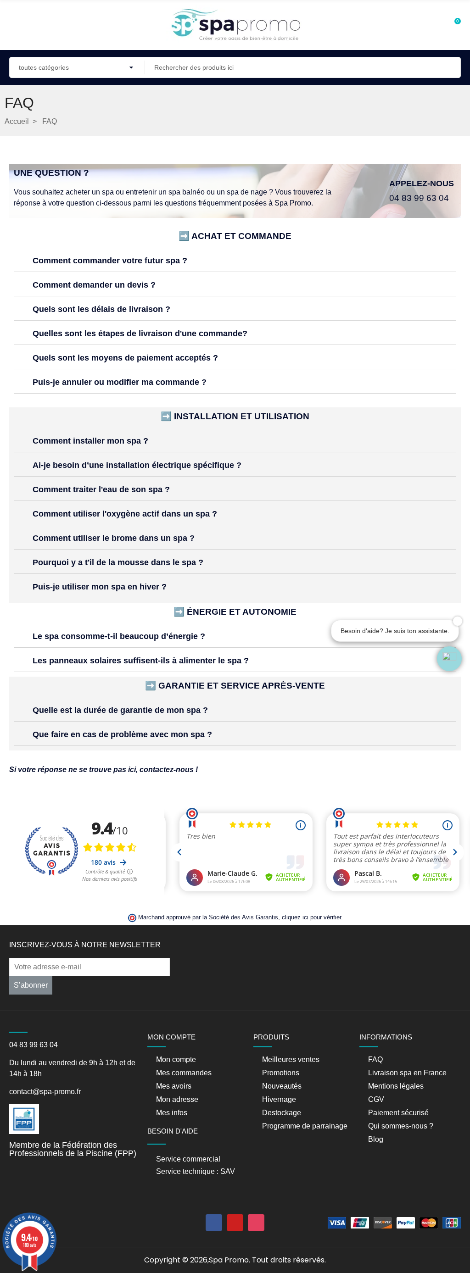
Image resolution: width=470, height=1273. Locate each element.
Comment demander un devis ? (94, 284)
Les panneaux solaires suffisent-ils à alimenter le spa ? (141, 660)
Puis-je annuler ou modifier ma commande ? (120, 382)
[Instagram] (256, 1222)
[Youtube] (235, 1222)
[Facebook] (214, 1222)
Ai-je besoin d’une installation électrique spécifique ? (137, 465)
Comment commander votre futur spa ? (110, 260)
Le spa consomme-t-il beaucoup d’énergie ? (119, 636)
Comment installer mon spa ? (90, 440)
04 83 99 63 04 (419, 198)
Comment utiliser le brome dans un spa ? (114, 538)
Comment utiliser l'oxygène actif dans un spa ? (125, 513)
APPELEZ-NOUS (421, 183)
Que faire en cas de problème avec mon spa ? (122, 734)
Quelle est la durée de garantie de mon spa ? (120, 710)
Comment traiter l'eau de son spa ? (101, 489)
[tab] (235, 261)
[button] (449, 658)
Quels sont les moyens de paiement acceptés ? (125, 357)
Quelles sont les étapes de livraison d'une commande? (140, 333)
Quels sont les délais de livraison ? (101, 309)
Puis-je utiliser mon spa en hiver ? (100, 586)
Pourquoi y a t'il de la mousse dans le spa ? (118, 562)
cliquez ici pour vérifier (311, 917)
